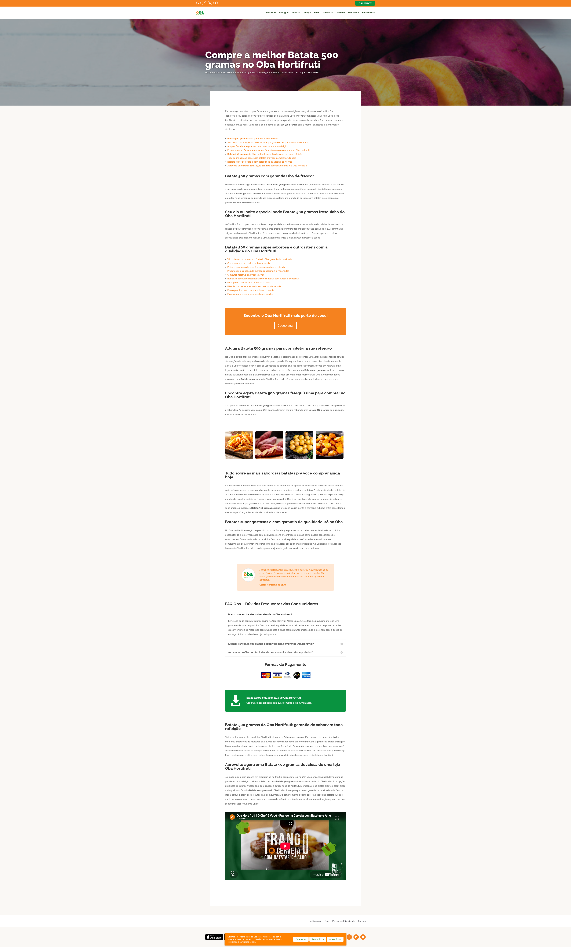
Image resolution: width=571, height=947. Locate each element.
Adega (307, 12)
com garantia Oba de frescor (252, 138)
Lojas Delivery (365, 3)
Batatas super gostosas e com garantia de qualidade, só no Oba (259, 161)
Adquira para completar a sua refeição (257, 146)
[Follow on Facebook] (204, 3)
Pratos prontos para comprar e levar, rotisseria (250, 290)
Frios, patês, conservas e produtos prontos (248, 282)
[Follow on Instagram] (198, 3)
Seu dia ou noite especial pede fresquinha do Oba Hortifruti (268, 142)
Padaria (341, 12)
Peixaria (296, 12)
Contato (362, 921)
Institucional (315, 921)
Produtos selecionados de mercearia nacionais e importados (258, 271)
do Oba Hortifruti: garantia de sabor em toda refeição (264, 154)
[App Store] (214, 939)
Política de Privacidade (343, 921)
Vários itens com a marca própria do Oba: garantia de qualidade (259, 259)
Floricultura (368, 12)
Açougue (283, 12)
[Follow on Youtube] (215, 3)
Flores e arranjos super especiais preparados (250, 294)
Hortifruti (271, 12)
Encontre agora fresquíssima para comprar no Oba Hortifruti (268, 150)
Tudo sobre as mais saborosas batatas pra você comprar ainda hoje (261, 158)
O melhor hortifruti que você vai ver (245, 274)
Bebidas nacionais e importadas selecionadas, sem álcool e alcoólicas (263, 278)
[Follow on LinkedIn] (210, 3)
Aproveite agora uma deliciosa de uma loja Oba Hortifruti (267, 165)
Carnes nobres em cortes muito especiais (248, 263)
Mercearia (328, 12)
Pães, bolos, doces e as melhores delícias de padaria (254, 286)
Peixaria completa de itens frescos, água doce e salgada (256, 267)
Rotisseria (353, 12)
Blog (327, 921)
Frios (316, 12)
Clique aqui (285, 325)
